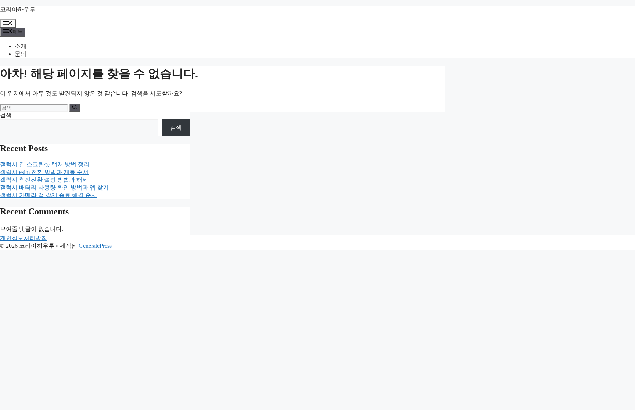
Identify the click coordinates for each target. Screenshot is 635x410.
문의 (20, 54)
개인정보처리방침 (23, 238)
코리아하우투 (17, 9)
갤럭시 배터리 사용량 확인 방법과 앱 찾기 (54, 187)
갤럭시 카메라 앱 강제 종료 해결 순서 (48, 195)
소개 (20, 46)
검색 (6, 115)
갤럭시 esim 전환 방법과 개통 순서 (44, 172)
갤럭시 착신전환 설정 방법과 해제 (44, 180)
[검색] (74, 108)
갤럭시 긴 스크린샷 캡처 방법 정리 (45, 164)
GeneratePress (95, 246)
